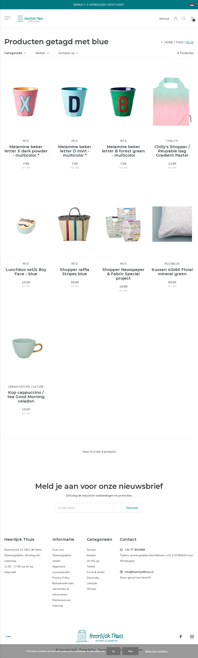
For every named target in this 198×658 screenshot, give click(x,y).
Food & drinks (96, 572)
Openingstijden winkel (62, 558)
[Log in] (175, 19)
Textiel (91, 566)
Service (164, 18)
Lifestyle (92, 583)
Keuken (91, 555)
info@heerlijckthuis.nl (139, 572)
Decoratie (93, 577)
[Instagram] (192, 636)
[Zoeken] (184, 19)
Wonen (91, 589)
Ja (113, 651)
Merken (40, 53)
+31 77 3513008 (135, 549)
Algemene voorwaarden (61, 569)
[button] (7, 18)
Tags (180, 42)
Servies (91, 549)
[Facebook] (181, 636)
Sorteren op (66, 53)
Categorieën (13, 53)
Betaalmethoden (63, 583)
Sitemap (57, 605)
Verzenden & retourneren (60, 591)
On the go (93, 561)
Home (168, 42)
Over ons (58, 549)
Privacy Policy (61, 577)
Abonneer (132, 507)
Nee (130, 651)
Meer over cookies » (156, 651)
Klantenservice (61, 600)
